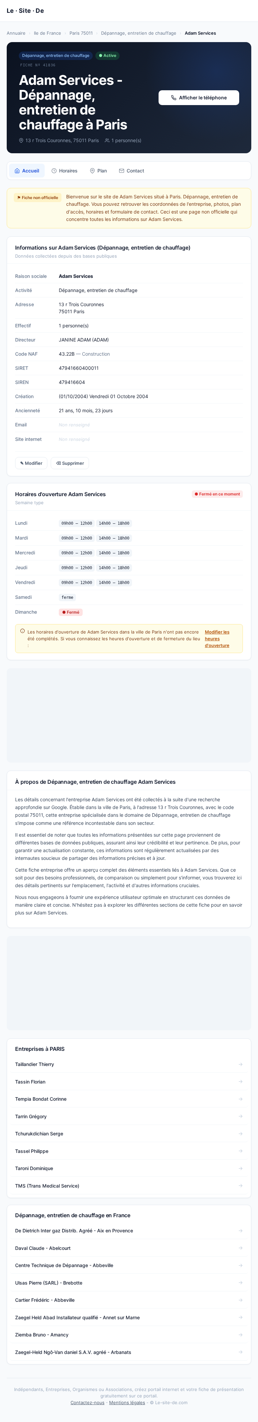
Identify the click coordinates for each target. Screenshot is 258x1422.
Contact (135, 170)
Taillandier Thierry (34, 1064)
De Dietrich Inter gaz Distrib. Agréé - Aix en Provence (74, 1230)
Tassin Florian (30, 1082)
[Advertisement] (129, 715)
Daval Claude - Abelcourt (43, 1248)
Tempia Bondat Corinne (41, 1099)
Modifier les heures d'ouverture (217, 638)
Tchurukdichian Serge (39, 1133)
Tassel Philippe (31, 1151)
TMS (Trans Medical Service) (47, 1186)
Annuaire (16, 33)
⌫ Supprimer (70, 463)
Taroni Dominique (34, 1168)
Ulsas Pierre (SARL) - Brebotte (48, 1283)
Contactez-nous (87, 1402)
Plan (102, 170)
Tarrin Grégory (31, 1116)
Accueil (30, 170)
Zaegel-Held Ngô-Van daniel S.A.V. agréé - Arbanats (73, 1352)
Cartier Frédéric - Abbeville (45, 1300)
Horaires (68, 170)
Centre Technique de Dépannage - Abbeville (64, 1265)
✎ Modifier (31, 463)
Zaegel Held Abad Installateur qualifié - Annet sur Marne (77, 1317)
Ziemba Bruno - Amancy (42, 1334)
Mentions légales (127, 1402)
